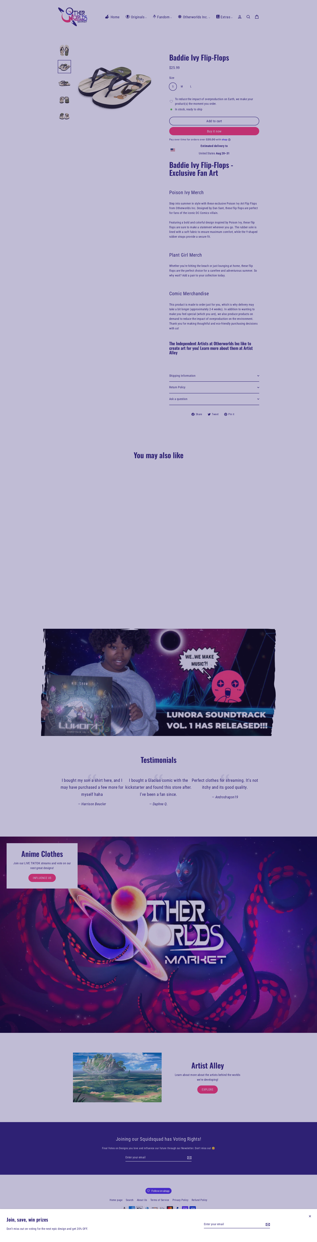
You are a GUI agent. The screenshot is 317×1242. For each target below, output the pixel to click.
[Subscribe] (267, 1224)
